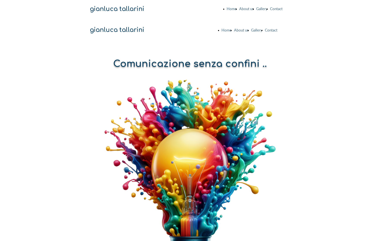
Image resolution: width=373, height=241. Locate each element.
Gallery (261, 9)
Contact (276, 9)
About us (246, 9)
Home (232, 9)
